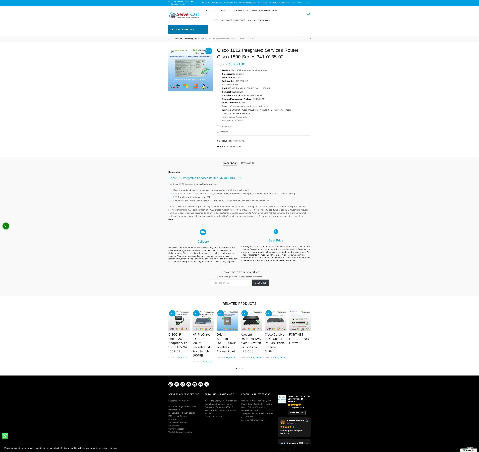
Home (179, 39)
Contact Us (217, 3)
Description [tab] (230, 162)
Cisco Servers (174, 419)
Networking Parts (190, 39)
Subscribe (260, 283)
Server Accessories (177, 429)
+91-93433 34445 (181, 1)
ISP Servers (173, 425)
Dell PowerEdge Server (179, 406)
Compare (224, 132)
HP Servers (173, 413)
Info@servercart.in (177, 4)
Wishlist (309, 14)
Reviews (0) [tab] (248, 162)
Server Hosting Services (250, 3)
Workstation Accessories (180, 432)
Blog (265, 3)
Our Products (230, 3)
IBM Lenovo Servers (177, 416)
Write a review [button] (296, 412)
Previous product (302, 38)
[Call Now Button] (5, 226)
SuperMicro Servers (177, 422)
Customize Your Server (280, 3)
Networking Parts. (294, 249)
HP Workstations (188, 413)
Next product (309, 38)
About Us (205, 3)
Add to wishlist (226, 126)
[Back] (170, 38)
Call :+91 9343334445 (302, 3)
